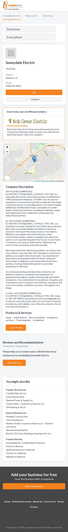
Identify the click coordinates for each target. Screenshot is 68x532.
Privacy (34, 507)
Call (34, 92)
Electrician (48, 15)
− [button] (7, 152)
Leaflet (37, 181)
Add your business (34, 486)
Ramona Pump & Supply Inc (19, 400)
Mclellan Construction (17, 416)
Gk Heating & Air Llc (16, 407)
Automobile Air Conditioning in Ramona (25, 442)
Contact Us (50, 501)
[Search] (60, 33)
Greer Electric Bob (15, 396)
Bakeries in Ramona (15, 456)
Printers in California (16, 453)
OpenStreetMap (49, 181)
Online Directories (21, 501)
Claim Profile (16, 327)
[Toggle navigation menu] (63, 5)
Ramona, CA (31, 15)
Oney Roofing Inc (14, 420)
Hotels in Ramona (14, 446)
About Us (38, 501)
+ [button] (7, 147)
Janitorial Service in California (20, 449)
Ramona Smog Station (17, 430)
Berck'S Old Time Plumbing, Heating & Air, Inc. (28, 433)
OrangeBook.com (11, 15)
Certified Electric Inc (16, 393)
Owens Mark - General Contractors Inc (25, 403)
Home (7, 501)
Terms (60, 501)
